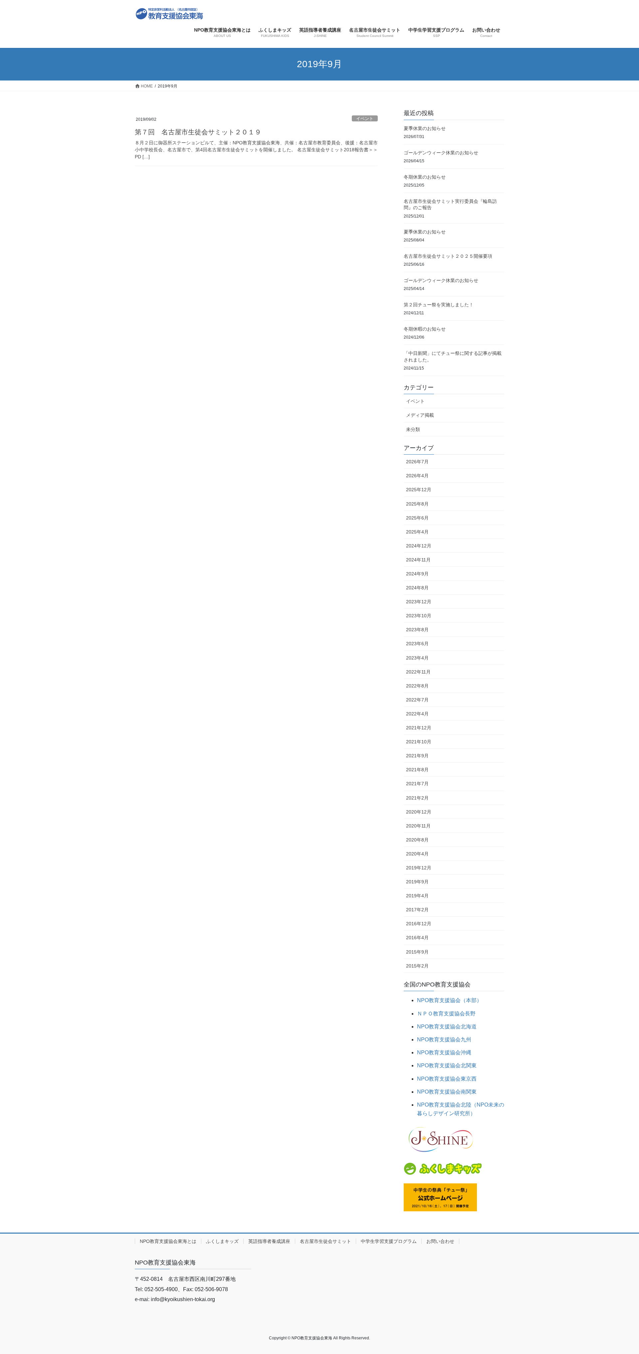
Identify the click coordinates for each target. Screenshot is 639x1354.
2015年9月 (417, 952)
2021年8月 (417, 769)
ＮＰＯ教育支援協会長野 (446, 1013)
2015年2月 (417, 966)
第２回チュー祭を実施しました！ (439, 304)
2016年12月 (418, 923)
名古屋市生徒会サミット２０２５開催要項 (448, 256)
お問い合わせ (440, 1241)
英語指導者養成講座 (269, 1241)
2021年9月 (417, 755)
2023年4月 (417, 658)
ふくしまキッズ (222, 1241)
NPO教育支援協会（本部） (449, 1000)
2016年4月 (417, 937)
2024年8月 (417, 587)
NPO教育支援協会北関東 (447, 1065)
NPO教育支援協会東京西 (447, 1079)
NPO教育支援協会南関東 (447, 1092)
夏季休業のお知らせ (425, 128)
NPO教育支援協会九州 (444, 1039)
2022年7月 (417, 699)
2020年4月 (417, 853)
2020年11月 (418, 825)
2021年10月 (418, 741)
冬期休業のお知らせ (425, 177)
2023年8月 (417, 629)
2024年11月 (418, 559)
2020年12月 (418, 812)
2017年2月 (417, 909)
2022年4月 (417, 713)
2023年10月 (418, 615)
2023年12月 (418, 601)
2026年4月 (417, 475)
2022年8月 (417, 685)
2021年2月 (417, 798)
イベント (364, 118)
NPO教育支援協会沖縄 (444, 1052)
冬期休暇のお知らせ (425, 329)
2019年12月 (418, 867)
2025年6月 (417, 518)
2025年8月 (417, 504)
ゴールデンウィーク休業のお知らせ (441, 152)
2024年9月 (417, 573)
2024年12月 (418, 545)
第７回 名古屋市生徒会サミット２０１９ (198, 132)
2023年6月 (417, 643)
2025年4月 (417, 531)
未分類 (413, 429)
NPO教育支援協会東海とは (168, 1241)
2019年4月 (417, 895)
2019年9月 (417, 881)
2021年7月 (417, 783)
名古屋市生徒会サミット (325, 1241)
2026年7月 (417, 461)
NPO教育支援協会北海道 (447, 1026)
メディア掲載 (420, 415)
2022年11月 (418, 672)
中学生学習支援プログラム (389, 1241)
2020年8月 (417, 839)
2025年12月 (418, 489)
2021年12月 (418, 727)
